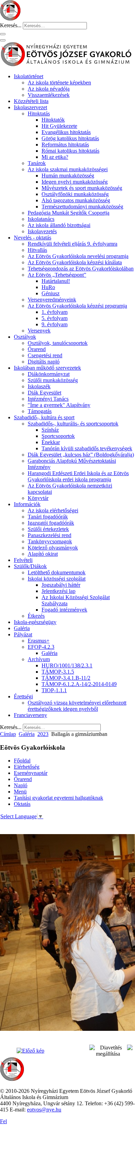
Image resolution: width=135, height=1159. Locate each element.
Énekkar (51, 442)
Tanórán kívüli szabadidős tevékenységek (87, 448)
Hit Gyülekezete (59, 126)
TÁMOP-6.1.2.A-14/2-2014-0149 (79, 684)
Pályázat (23, 634)
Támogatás (40, 411)
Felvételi (23, 560)
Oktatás (22, 804)
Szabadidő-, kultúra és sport (44, 417)
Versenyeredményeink (52, 299)
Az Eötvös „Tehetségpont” (57, 275)
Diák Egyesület (44, 393)
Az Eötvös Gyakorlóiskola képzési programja (77, 306)
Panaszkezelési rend (49, 535)
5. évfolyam (55, 318)
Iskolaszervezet (30, 107)
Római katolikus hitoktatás (70, 151)
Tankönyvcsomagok (50, 541)
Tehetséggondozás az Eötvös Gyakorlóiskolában (81, 268)
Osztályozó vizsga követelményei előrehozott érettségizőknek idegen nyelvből (77, 706)
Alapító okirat (43, 554)
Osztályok (25, 337)
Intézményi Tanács (48, 399)
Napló (20, 785)
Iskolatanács (41, 219)
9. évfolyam (55, 324)
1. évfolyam (55, 312)
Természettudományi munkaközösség (82, 206)
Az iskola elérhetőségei (53, 510)
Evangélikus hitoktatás (66, 132)
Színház (50, 430)
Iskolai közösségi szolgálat (57, 579)
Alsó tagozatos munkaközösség (76, 200)
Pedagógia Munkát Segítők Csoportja (68, 213)
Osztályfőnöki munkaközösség (75, 194)
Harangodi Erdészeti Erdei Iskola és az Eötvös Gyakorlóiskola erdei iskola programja (78, 476)
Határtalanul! (56, 281)
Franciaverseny (30, 715)
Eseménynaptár (30, 773)
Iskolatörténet (28, 76)
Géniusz (51, 293)
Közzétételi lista (31, 101)
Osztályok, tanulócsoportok (58, 343)
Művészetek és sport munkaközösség (82, 188)
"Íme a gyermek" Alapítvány (59, 405)
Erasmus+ (39, 641)
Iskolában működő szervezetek (47, 368)
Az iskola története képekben (59, 82)
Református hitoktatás (65, 144)
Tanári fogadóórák (48, 517)
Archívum (39, 659)
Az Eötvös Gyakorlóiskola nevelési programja (78, 256)
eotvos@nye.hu (44, 1109)
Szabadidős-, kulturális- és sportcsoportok (73, 424)
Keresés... (10, 25)
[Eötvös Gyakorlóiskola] (12, 1079)
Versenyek (39, 331)
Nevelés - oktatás (32, 237)
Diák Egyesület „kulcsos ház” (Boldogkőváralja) (81, 455)
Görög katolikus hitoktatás (70, 138)
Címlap (8, 734)
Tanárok (37, 163)
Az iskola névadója (49, 89)
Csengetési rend (45, 355)
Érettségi (23, 696)
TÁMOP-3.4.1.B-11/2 (66, 678)
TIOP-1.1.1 (54, 690)
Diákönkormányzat (49, 374)
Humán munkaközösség (68, 175)
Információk (27, 504)
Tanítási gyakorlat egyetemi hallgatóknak (58, 798)
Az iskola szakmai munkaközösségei (68, 169)
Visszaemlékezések (49, 95)
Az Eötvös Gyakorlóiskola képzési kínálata (75, 262)
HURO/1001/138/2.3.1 (67, 665)
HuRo (48, 287)
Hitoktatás (39, 113)
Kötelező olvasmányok (53, 548)
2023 (42, 734)
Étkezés (36, 616)
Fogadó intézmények (64, 610)
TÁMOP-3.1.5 (58, 672)
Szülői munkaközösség (53, 380)
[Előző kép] (30, 1051)
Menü (20, 791)
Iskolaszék (39, 386)
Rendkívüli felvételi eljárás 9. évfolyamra (72, 244)
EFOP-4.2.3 (41, 647)
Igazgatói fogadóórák (51, 523)
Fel (3, 1121)
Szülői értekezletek (48, 529)
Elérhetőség (26, 767)
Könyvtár (38, 498)
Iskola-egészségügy (35, 622)
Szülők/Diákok (30, 566)
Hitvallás (37, 250)
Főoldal (22, 760)
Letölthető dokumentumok (57, 572)
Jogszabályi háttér (61, 585)
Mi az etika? (55, 157)
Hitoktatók (53, 120)
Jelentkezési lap (58, 591)
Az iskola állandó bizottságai (59, 225)
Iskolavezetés (42, 231)
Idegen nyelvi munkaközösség (75, 182)
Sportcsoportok (58, 436)
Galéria (22, 628)
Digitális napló (44, 362)
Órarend (37, 349)
